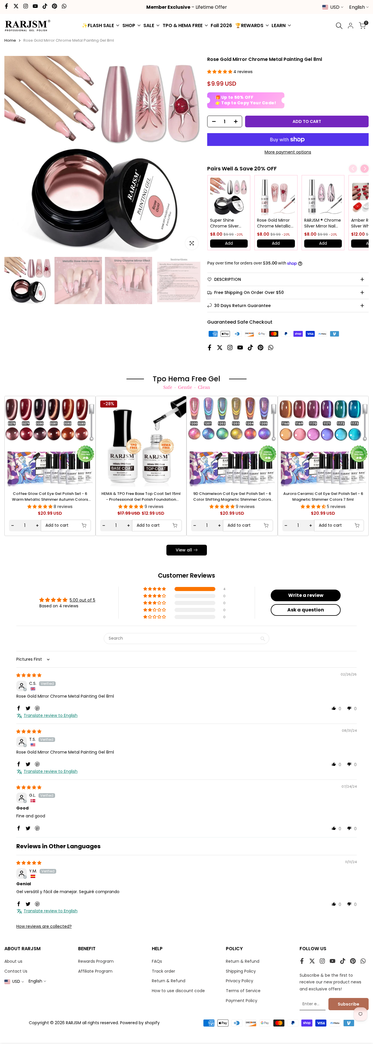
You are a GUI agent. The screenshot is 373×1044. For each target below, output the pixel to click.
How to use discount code (178, 991)
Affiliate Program (95, 971)
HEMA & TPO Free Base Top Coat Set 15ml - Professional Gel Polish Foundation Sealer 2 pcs (141, 496)
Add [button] (229, 243)
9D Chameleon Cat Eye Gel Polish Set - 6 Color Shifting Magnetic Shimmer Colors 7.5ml (232, 496)
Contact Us (15, 971)
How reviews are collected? (44, 926)
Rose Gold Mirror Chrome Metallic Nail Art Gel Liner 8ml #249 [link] (274, 223)
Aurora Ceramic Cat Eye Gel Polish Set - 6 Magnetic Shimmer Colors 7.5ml (323, 496)
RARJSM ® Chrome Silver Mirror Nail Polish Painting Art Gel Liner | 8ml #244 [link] (322, 223)
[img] (28, 675)
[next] (191, 155)
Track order (163, 971)
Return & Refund (168, 981)
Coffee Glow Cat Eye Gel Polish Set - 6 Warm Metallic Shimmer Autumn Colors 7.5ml (50, 496)
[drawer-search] (339, 25)
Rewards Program (96, 961)
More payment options (288, 152)
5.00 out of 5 (82, 600)
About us (13, 961)
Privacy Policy (239, 981)
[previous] (16, 155)
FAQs (157, 961)
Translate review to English (51, 715)
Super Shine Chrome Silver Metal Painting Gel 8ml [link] (228, 223)
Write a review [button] (305, 595)
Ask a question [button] (305, 609)
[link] (229, 197)
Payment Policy (241, 1001)
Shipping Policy (241, 971)
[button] (220, 72)
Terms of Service (243, 991)
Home (10, 40)
